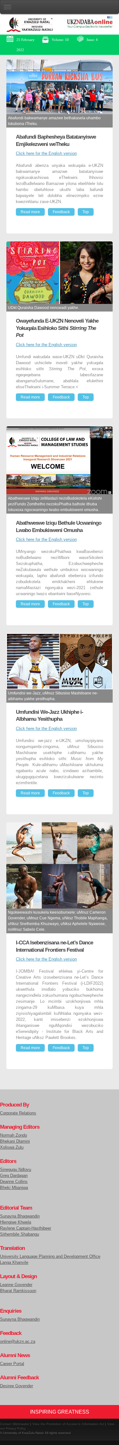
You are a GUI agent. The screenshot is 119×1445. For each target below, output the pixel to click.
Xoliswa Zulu (11, 1147)
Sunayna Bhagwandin (20, 1216)
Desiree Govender (16, 1386)
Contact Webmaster (14, 1424)
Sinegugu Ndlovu (15, 1169)
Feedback (61, 212)
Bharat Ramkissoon (18, 1291)
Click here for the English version (46, 153)
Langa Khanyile (14, 1262)
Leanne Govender (16, 1285)
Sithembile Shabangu (19, 1234)
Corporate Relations (18, 1113)
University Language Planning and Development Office (50, 1256)
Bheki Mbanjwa (14, 1188)
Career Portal (12, 1364)
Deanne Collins (14, 1181)
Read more (30, 212)
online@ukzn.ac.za (17, 1341)
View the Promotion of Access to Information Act (68, 1424)
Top (86, 212)
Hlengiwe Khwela (15, 1222)
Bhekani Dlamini (15, 1141)
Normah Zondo (13, 1135)
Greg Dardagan (14, 1175)
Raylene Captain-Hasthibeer (25, 1228)
